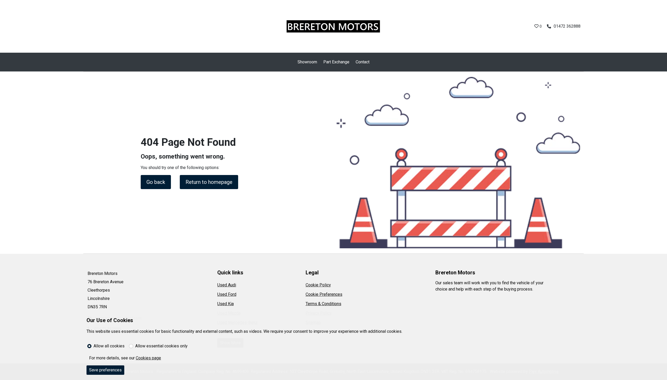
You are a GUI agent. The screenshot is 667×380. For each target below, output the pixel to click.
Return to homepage (209, 182)
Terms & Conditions (323, 303)
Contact (362, 61)
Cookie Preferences (324, 294)
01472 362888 (567, 26)
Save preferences (105, 369)
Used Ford (226, 294)
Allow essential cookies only (161, 345)
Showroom (307, 61)
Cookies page (148, 357)
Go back (155, 182)
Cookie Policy (318, 284)
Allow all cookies (109, 345)
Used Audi (226, 284)
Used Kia (225, 303)
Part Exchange (336, 61)
